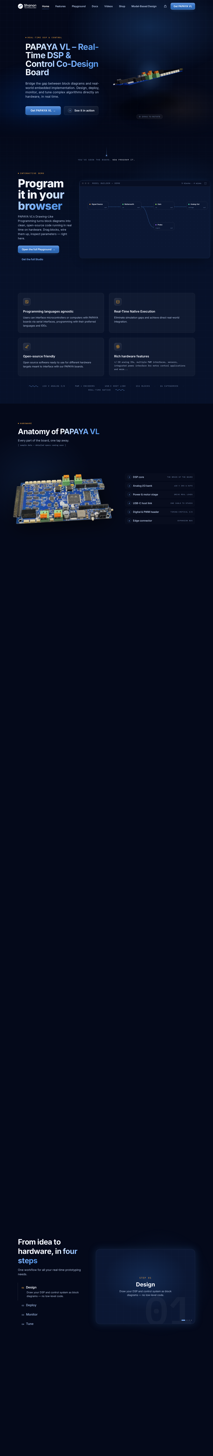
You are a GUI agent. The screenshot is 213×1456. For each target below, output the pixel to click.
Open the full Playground (38, 246)
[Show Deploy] (186, 1320)
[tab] (52, 1291)
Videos (108, 6)
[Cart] (165, 6)
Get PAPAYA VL (183, 6)
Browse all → (88, 224)
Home (45, 6)
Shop (122, 6)
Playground (79, 6)
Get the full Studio (32, 256)
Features (60, 6)
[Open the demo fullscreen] (205, 178)
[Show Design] (183, 1320)
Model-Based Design (144, 6)
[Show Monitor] (189, 1320)
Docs (95, 6)
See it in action (84, 110)
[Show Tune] (191, 1320)
